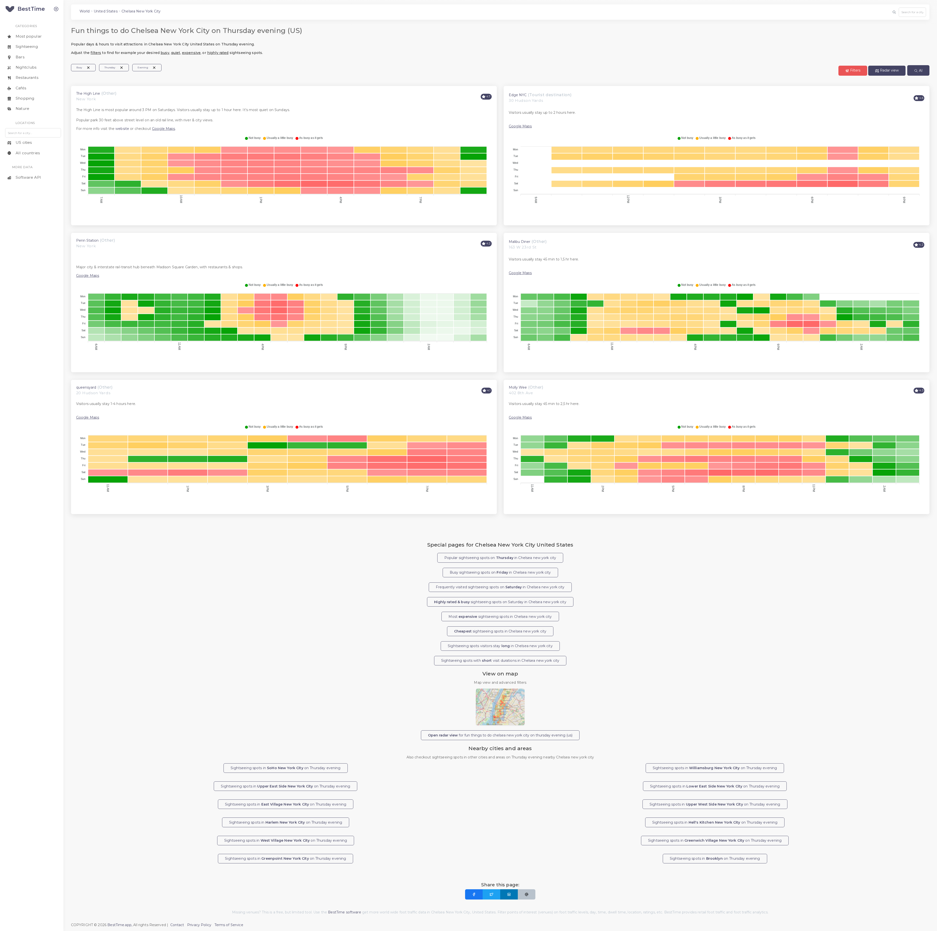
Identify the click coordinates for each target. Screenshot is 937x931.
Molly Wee (518, 387)
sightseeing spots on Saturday (500, 602)
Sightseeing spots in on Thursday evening (285, 768)
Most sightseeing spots (500, 616)
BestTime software (344, 912)
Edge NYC (518, 95)
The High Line (88, 93)
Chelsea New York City (141, 11)
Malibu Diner (519, 241)
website (122, 128)
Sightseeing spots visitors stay (500, 646)
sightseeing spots (500, 631)
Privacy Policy (199, 925)
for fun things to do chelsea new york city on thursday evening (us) (500, 735)
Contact (177, 925)
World (85, 11)
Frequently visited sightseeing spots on (500, 587)
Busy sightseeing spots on (500, 572)
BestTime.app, (119, 925)
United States (106, 11)
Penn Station (87, 240)
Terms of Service (228, 925)
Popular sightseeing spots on (500, 558)
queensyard (86, 387)
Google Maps (163, 128)
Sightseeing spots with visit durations (500, 660)
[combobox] (912, 12)
